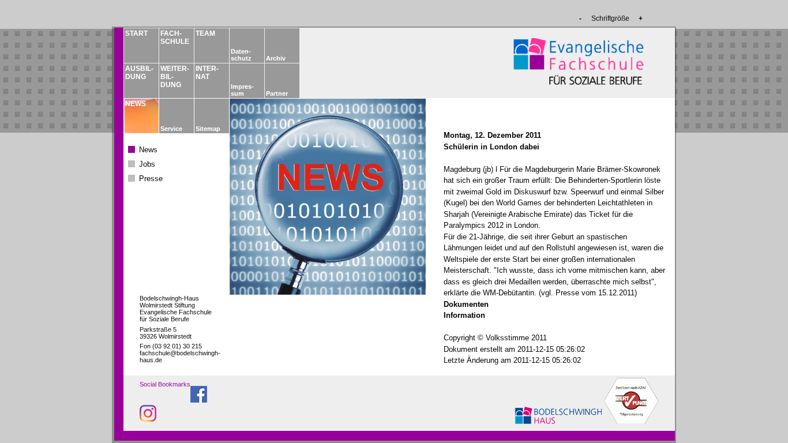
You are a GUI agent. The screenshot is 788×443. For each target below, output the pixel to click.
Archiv (276, 58)
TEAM (205, 33)
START (136, 33)
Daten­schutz (241, 55)
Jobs (147, 164)
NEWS (135, 104)
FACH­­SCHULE (174, 37)
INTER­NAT (207, 73)
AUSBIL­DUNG (139, 73)
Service (171, 128)
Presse (151, 178)
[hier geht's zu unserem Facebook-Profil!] (198, 399)
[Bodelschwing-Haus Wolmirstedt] (559, 421)
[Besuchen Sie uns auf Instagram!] (148, 418)
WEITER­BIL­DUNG (174, 77)
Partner (277, 93)
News (148, 149)
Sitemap (208, 128)
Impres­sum (242, 90)
